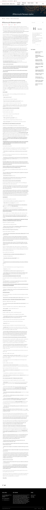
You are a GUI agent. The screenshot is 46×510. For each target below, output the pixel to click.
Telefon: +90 (3, 498)
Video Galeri (32, 496)
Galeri (37, 2)
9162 (15, 24)
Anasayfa (18, 2)
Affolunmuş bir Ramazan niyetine (15, 18)
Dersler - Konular (30, 2)
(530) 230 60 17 (7, 498)
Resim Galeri (32, 497)
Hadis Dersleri (8, 18)
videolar (18, 4)
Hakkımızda (24, 2)
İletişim (23, 4)
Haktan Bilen (11, 24)
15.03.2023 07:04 (5, 24)
